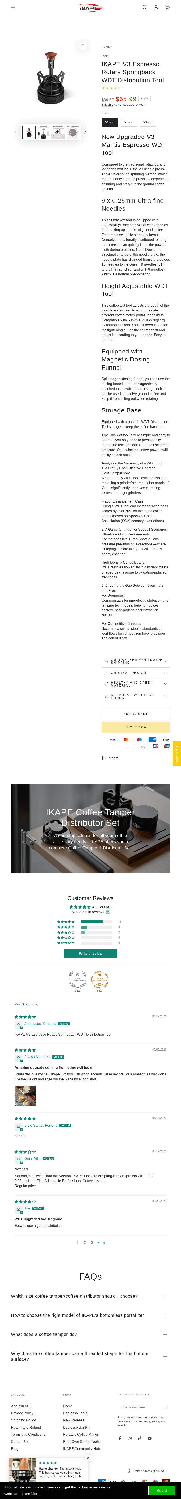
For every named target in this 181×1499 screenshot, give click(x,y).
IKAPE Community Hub (81, 1449)
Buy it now (136, 727)
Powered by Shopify (23, 1477)
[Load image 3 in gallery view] (58, 132)
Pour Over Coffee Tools (81, 1441)
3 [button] (92, 1242)
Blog (14, 1449)
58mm (149, 123)
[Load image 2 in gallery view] (43, 132)
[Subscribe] (167, 1407)
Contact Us (19, 1441)
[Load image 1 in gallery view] (29, 132)
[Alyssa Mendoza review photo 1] (25, 1095)
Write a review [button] (90, 954)
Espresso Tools (75, 1413)
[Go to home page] (90, 7)
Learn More (30, 1493)
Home (106, 47)
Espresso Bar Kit (76, 1427)
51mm (111, 123)
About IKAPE (21, 1406)
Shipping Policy (23, 1420)
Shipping (108, 104)
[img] (25, 1017)
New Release (74, 1420)
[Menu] (13, 7)
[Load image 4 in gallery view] (72, 132)
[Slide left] (16, 132)
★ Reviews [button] (177, 754)
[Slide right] (85, 132)
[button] (144, 7)
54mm (130, 123)
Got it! (162, 1490)
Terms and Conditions (28, 1434)
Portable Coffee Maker (80, 1434)
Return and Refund (26, 1427)
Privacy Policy (22, 1413)
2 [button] (85, 1242)
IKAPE (106, 56)
